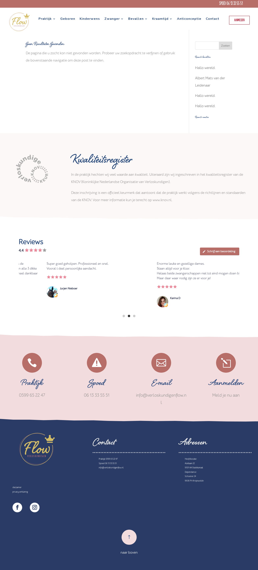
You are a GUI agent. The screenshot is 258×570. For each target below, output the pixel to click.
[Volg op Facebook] (17, 507)
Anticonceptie (189, 19)
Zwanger (112, 19)
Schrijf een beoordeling (221, 251)
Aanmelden (239, 20)
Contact (212, 19)
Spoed (97, 384)
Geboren (67, 19)
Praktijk (45, 19)
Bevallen (136, 19)
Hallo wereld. (205, 68)
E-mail (161, 384)
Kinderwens (90, 19)
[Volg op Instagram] (35, 507)
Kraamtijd (160, 19)
